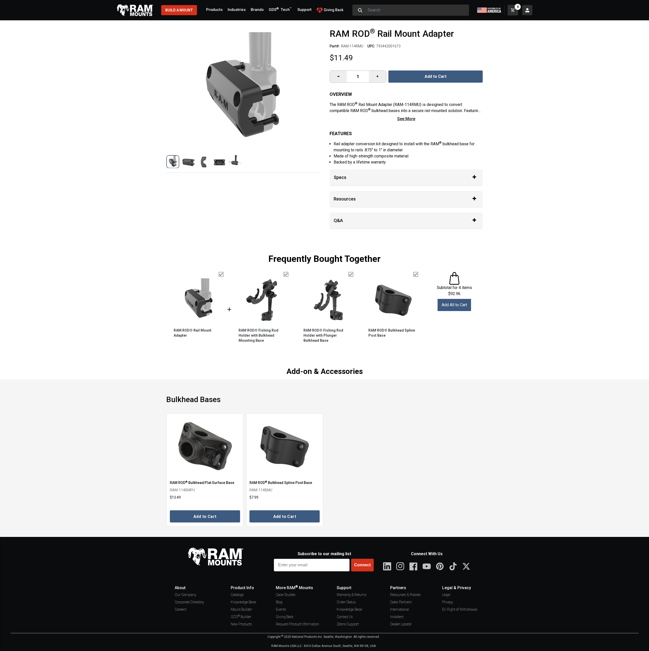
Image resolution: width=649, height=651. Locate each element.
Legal (446, 595)
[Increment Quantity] (338, 76)
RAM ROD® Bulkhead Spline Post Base (391, 332)
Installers (397, 617)
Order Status (346, 602)
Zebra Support (348, 624)
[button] (172, 161)
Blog (279, 602)
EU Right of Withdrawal (459, 609)
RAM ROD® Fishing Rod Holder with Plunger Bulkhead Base (323, 335)
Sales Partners (401, 602)
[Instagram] (400, 566)
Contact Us (345, 617)
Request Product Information (297, 624)
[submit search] (360, 10)
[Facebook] (413, 566)
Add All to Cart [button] (454, 304)
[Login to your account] (527, 10)
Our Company (185, 595)
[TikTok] (453, 566)
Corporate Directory (189, 602)
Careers (181, 609)
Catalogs (237, 595)
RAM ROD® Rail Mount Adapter (192, 332)
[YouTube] (427, 566)
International (399, 609)
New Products (241, 624)
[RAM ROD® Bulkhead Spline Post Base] (284, 446)
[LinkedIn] (387, 566)
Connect (362, 565)
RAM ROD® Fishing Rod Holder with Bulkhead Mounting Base (258, 335)
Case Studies (286, 595)
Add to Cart (435, 76)
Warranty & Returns (352, 595)
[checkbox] (221, 274)
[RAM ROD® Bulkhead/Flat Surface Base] (205, 446)
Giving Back (285, 617)
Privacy (447, 602)
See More (406, 118)
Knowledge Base (243, 602)
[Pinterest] (440, 566)
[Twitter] (466, 566)
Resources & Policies (405, 595)
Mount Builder (241, 609)
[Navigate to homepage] (135, 10)
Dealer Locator (401, 624)
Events (281, 609)
